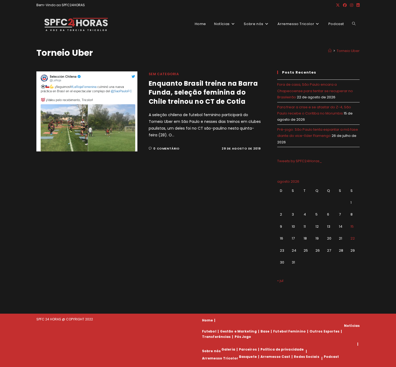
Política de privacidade (282, 349)
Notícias (352, 325)
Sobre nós (211, 351)
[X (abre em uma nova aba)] (337, 5)
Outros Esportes (325, 331)
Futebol (209, 331)
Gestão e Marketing (238, 331)
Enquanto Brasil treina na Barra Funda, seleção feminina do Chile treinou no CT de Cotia (203, 92)
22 (352, 238)
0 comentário (166, 148)
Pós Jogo (243, 336)
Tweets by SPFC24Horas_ (299, 161)
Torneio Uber (348, 50)
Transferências (216, 336)
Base (264, 331)
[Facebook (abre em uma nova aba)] (344, 5)
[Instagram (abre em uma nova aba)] (351, 5)
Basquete (248, 356)
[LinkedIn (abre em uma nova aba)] (357, 5)
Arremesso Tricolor (220, 358)
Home (207, 320)
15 (352, 226)
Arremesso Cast (275, 356)
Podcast (331, 356)
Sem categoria (164, 74)
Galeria (228, 349)
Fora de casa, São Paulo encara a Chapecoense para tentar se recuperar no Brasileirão (315, 91)
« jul (280, 280)
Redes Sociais (306, 356)
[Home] (330, 50)
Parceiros (248, 349)
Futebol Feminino (289, 331)
